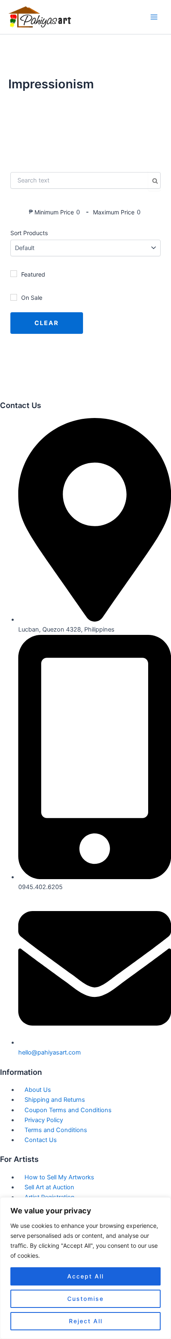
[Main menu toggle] (154, 17)
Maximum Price (113, 212)
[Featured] (13, 273)
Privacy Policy (43, 1120)
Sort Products (29, 232)
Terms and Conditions (55, 1130)
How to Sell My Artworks (59, 1177)
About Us (37, 1090)
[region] (85, 1268)
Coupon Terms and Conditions (68, 1110)
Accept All (85, 1276)
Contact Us (40, 1140)
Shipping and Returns (54, 1099)
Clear (46, 323)
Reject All (86, 1320)
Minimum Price (54, 212)
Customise (85, 1298)
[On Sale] (13, 297)
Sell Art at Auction (49, 1187)
